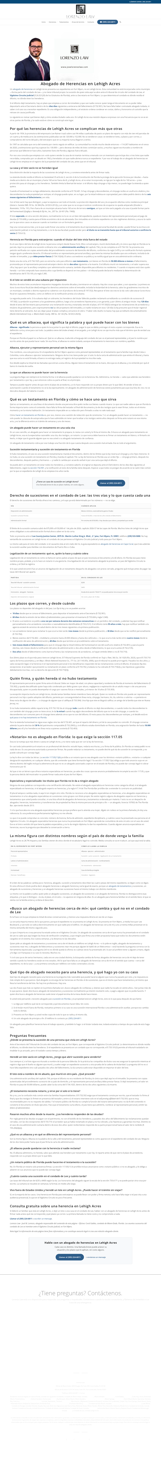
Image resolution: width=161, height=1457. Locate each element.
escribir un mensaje (43, 1218)
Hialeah (27, 1399)
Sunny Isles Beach (35, 1401)
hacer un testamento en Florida (30, 415)
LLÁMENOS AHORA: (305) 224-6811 (140, 2)
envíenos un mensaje (96, 1257)
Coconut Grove (110, 1397)
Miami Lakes (90, 1399)
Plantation (65, 1404)
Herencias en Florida (81, 1439)
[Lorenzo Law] (81, 11)
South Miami (24, 1401)
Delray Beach (136, 1404)
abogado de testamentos (120, 886)
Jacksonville (93, 1408)
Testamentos (94, 1439)
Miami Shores (99, 1399)
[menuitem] (43, 22)
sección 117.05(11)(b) (51, 757)
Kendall (53, 1399)
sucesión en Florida (61, 999)
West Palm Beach (117, 1404)
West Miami (66, 1401)
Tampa (69, 1411)
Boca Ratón (128, 1404)
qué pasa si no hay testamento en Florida (28, 717)
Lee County (37, 536)
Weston (85, 1404)
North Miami (119, 1399)
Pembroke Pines (56, 1404)
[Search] (119, 22)
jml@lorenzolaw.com (92, 1393)
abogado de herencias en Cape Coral (117, 544)
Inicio (64, 1439)
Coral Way (128, 1397)
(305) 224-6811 (74, 1018)
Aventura (91, 1397)
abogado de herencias (23, 89)
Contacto (70, 1439)
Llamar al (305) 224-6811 (111, 483)
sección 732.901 (37, 468)
